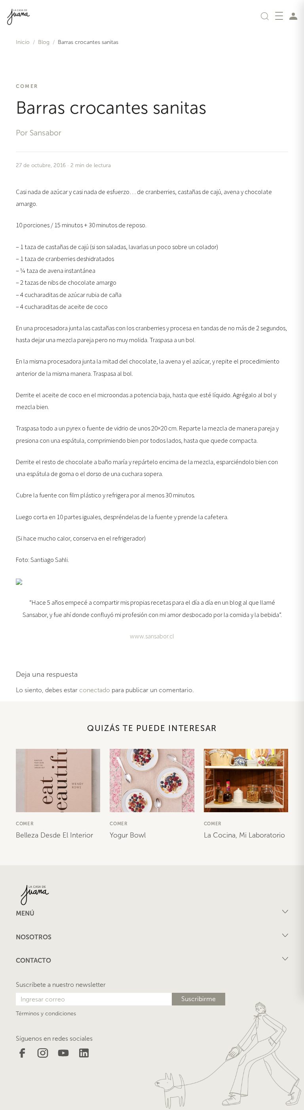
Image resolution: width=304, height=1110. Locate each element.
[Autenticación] (293, 16)
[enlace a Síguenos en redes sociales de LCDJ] (22, 1052)
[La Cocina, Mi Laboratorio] (246, 780)
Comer (27, 86)
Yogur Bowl (128, 835)
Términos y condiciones (46, 1013)
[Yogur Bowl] (152, 780)
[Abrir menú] (279, 16)
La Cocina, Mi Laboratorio (244, 835)
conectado (94, 690)
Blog (43, 42)
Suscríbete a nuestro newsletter (61, 984)
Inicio (23, 42)
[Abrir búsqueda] (265, 16)
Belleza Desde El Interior (54, 835)
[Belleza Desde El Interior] (58, 780)
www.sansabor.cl (152, 636)
